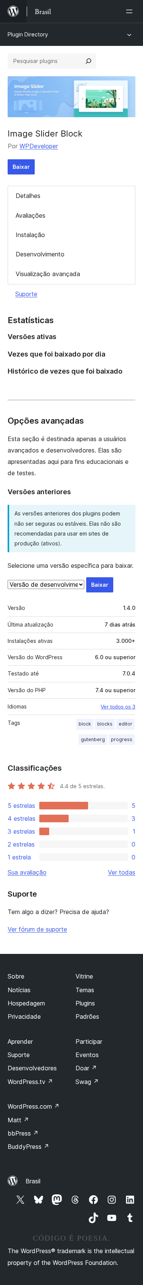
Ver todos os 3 (118, 707)
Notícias (19, 990)
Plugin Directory (28, 34)
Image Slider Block (45, 133)
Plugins (85, 1003)
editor (125, 724)
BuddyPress (28, 1146)
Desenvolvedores (32, 1068)
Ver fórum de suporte (37, 929)
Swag (87, 1081)
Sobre (16, 976)
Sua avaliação (27, 872)
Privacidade (24, 1016)
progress (121, 739)
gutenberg (93, 739)
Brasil (33, 1181)
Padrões (87, 1016)
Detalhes (28, 196)
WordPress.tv (30, 1081)
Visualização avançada (48, 274)
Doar (86, 1068)
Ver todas (121, 872)
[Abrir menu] (131, 11)
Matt (18, 1120)
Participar (89, 1041)
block (85, 724)
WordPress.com (33, 1106)
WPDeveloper (38, 146)
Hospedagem (26, 1003)
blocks (104, 724)
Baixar (21, 166)
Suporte (26, 294)
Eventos (87, 1055)
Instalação (30, 235)
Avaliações (30, 215)
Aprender (20, 1041)
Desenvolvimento (40, 254)
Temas (85, 990)
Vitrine (84, 976)
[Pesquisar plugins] (88, 61)
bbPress (23, 1133)
